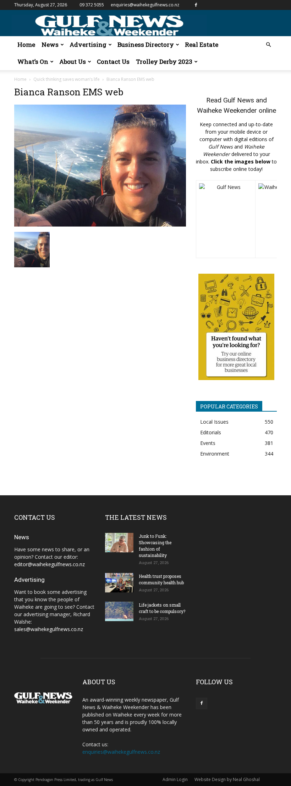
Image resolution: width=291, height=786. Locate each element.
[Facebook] (196, 5)
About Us (72, 61)
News (50, 44)
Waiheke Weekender (227, 110)
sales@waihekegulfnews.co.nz (48, 629)
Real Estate (201, 44)
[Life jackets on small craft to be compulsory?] (119, 611)
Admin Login (175, 779)
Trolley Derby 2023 (164, 61)
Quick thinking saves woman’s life (66, 79)
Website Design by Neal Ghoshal (227, 779)
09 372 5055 (91, 5)
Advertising (88, 44)
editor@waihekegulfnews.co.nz (49, 564)
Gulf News (238, 100)
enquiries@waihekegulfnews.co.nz (145, 5)
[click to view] (225, 219)
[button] (268, 44)
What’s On (32, 61)
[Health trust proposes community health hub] (119, 582)
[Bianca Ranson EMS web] (100, 225)
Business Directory (145, 44)
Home (26, 44)
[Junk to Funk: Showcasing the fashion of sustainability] (119, 542)
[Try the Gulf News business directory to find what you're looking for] (236, 327)
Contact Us (113, 61)
